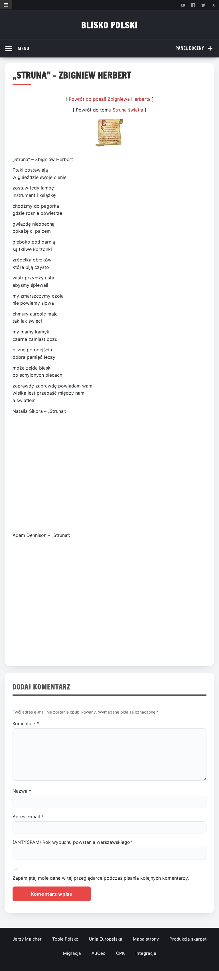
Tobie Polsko (65, 939)
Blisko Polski (109, 25)
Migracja (72, 953)
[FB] (193, 5)
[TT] (203, 5)
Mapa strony (146, 939)
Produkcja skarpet (188, 939)
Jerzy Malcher (27, 939)
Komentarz (26, 723)
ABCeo (99, 953)
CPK (120, 953)
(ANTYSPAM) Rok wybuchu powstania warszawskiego (72, 842)
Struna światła (128, 110)
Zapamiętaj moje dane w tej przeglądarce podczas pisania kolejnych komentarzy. (101, 878)
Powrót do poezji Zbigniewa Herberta (110, 99)
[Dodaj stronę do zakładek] (214, 5)
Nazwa (22, 791)
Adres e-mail (28, 816)
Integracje (145, 953)
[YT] (183, 5)
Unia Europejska (105, 939)
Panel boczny (189, 48)
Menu (23, 48)
